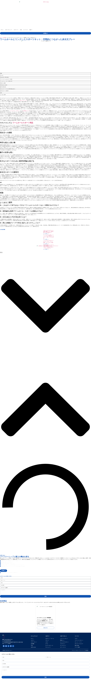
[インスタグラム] (8, 646)
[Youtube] (6, 646)
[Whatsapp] (13, 646)
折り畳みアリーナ (26, 110)
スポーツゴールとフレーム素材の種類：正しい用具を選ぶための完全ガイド (48, 231)
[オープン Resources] (27, 29)
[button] (45, 306)
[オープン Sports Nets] (11, 29)
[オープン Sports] (17, 29)
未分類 (4, 37)
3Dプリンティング (23, 100)
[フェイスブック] (4, 646)
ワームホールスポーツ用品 (23, 123)
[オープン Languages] (31, 29)
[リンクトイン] (11, 646)
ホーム (1, 37)
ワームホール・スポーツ (14, 110)
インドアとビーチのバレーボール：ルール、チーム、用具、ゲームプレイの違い (48, 241)
